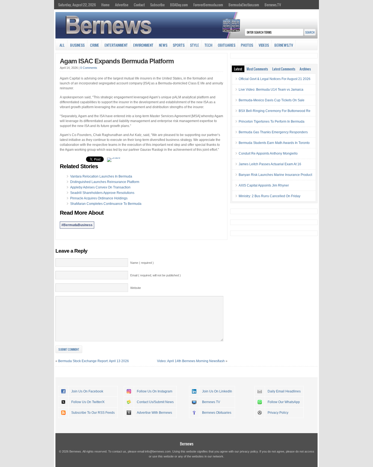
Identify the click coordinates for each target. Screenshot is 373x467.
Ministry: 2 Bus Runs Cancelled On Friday (269, 196)
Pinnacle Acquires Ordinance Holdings (99, 198)
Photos (247, 45)
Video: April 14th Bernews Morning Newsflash (191, 361)
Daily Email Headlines (284, 391)
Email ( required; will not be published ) (155, 275)
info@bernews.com (158, 451)
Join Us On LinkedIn (217, 391)
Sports (179, 45)
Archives (305, 68)
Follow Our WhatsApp (284, 402)
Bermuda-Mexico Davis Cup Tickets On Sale (271, 100)
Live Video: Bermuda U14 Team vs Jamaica (271, 89)
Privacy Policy (278, 413)
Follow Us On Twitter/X (88, 402)
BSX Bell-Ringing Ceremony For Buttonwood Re (274, 111)
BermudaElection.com (244, 4)
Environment (143, 45)
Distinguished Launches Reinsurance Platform (104, 182)
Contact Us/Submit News (155, 402)
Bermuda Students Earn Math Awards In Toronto (274, 143)
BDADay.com (179, 4)
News (163, 45)
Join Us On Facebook (87, 391)
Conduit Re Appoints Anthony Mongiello (268, 153)
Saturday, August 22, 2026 (77, 4)
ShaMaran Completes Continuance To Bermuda (105, 204)
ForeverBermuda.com (208, 4)
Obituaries (226, 45)
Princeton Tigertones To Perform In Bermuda (271, 121)
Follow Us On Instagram (154, 391)
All (62, 45)
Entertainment (116, 45)
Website (135, 287)
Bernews (186, 444)
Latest (238, 68)
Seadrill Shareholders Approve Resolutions (102, 193)
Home (105, 4)
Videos (264, 45)
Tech (208, 45)
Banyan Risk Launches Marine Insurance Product (275, 175)
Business (77, 45)
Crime (94, 45)
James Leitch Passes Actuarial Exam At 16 (270, 164)
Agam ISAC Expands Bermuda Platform (117, 61)
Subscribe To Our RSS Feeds (93, 413)
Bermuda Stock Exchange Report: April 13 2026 (93, 361)
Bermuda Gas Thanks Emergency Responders (273, 132)
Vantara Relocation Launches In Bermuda (101, 176)
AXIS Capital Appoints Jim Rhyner (264, 185)
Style (194, 45)
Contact (139, 4)
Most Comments (257, 68)
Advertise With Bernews (154, 413)
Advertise (121, 4)
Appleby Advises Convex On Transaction (100, 187)
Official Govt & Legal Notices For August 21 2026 (274, 79)
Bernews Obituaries (216, 413)
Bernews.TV (273, 4)
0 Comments (88, 67)
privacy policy (249, 451)
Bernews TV (211, 402)
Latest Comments (283, 68)
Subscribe (157, 4)
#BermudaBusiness (77, 225)
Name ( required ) (142, 262)
